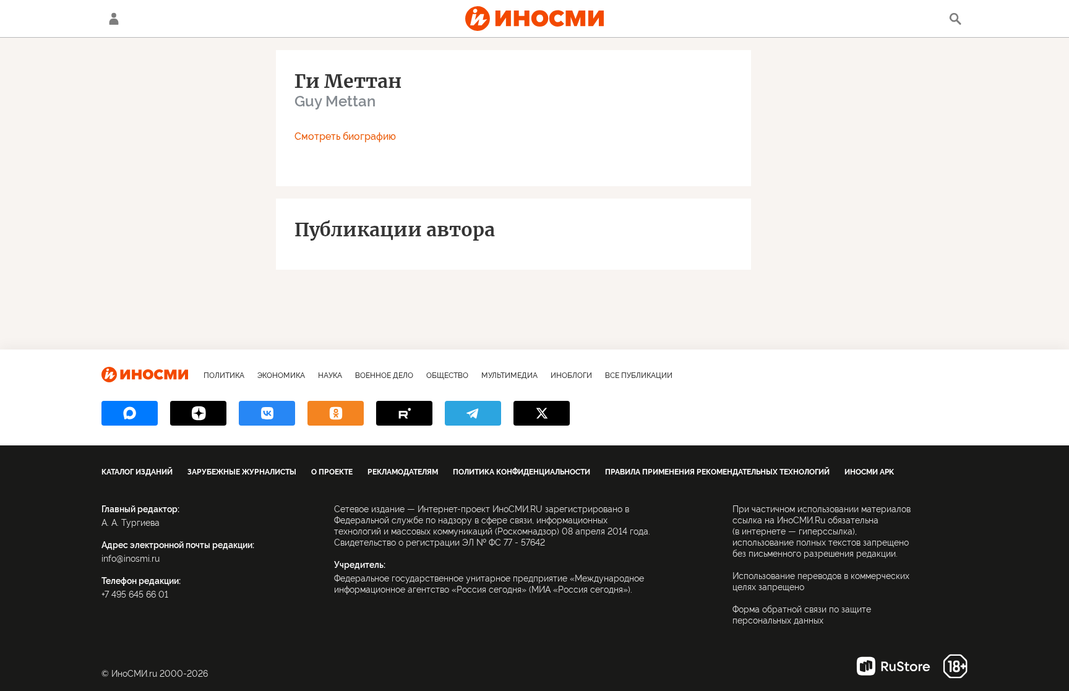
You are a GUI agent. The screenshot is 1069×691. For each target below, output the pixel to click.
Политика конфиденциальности (521, 472)
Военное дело (384, 375)
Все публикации (638, 375)
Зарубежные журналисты (241, 472)
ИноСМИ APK (869, 472)
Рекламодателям (402, 472)
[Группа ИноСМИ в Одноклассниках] (335, 413)
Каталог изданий (137, 472)
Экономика (281, 375)
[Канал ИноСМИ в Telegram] (473, 413)
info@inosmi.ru (130, 559)
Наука (330, 375)
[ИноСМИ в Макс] (129, 413)
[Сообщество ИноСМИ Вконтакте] (267, 413)
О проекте (332, 472)
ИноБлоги (571, 375)
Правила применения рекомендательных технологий (717, 472)
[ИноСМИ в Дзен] (198, 413)
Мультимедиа (509, 375)
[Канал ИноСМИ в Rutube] (404, 413)
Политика (224, 375)
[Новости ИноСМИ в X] (541, 413)
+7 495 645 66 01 (134, 594)
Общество (447, 375)
